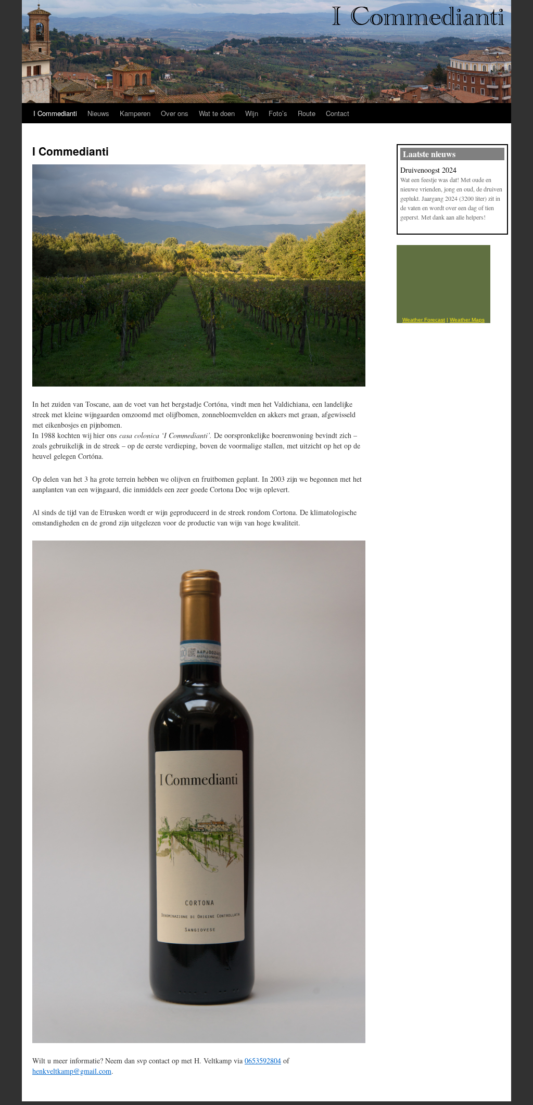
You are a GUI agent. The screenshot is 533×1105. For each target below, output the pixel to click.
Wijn (251, 113)
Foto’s (278, 113)
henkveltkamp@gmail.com (71, 1071)
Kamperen (135, 113)
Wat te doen (217, 113)
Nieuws (98, 113)
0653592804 (263, 1060)
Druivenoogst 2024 (428, 170)
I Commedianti (55, 113)
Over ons (174, 113)
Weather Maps (467, 320)
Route (306, 113)
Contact (337, 113)
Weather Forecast (423, 320)
